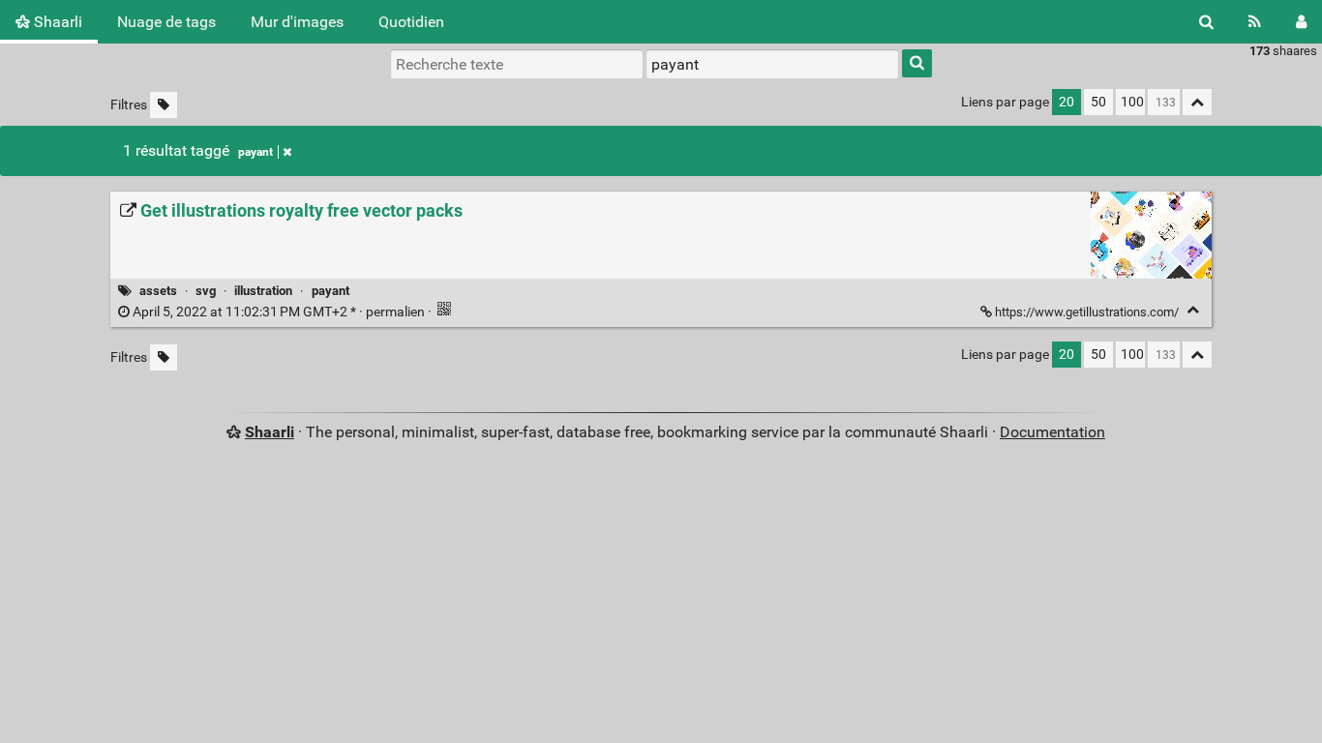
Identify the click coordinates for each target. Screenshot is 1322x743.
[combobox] (772, 63)
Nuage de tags (166, 22)
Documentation (1052, 432)
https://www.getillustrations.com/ (1087, 312)
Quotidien (411, 22)
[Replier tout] (1197, 102)
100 (1132, 102)
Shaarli (56, 22)
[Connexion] (1301, 22)
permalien (279, 312)
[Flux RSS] (1255, 22)
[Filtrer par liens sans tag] (163, 105)
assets (158, 290)
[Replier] (1193, 310)
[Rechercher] (1206, 22)
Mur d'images (297, 22)
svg (205, 290)
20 (1066, 102)
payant (255, 152)
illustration (263, 290)
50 (1098, 102)
